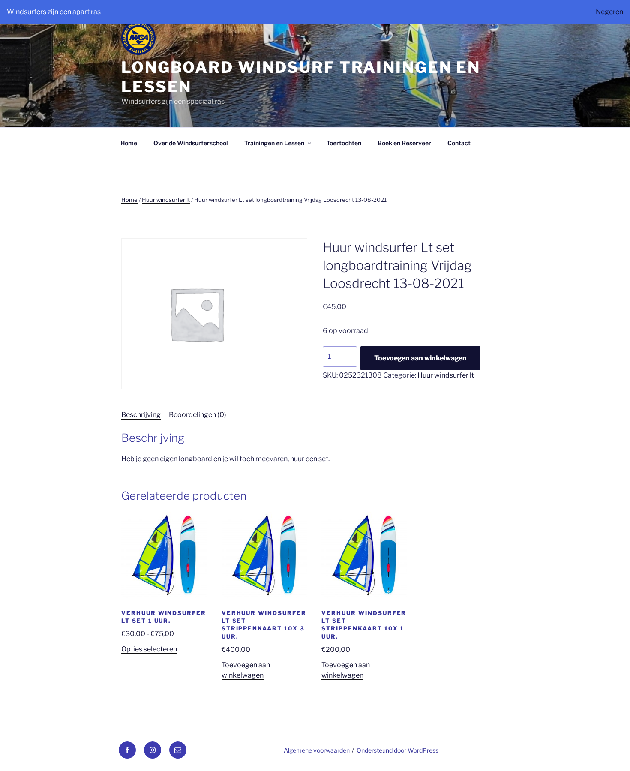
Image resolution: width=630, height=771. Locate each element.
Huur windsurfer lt (166, 199)
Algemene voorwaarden (317, 750)
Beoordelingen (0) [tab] (197, 415)
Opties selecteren (149, 649)
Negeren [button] (609, 12)
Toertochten (344, 143)
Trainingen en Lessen (274, 143)
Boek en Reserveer (404, 143)
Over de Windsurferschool (190, 143)
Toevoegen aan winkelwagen (420, 358)
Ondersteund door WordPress (397, 750)
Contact (459, 143)
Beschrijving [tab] (141, 415)
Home (128, 143)
